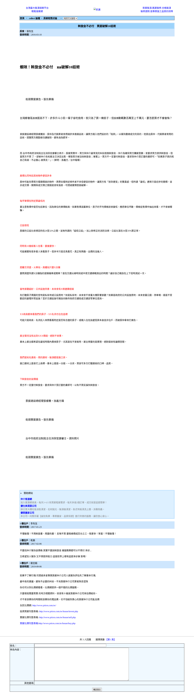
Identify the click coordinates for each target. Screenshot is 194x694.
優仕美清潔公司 (28, 506)
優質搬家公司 (27, 513)
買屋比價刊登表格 (29, 623)
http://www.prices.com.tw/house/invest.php (58, 611)
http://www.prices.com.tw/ (44, 605)
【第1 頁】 (111, 639)
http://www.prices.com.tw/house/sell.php (57, 617)
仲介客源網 (26, 499)
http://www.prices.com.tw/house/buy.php (57, 623)
